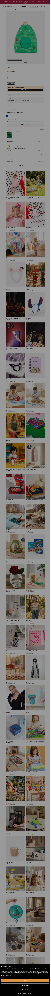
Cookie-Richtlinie (36, 973)
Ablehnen (25, 989)
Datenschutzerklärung (6, 975)
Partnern (45, 970)
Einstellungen (25, 985)
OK (25, 980)
